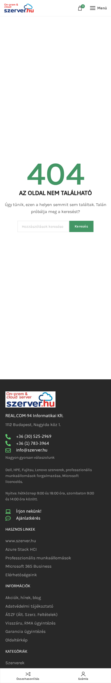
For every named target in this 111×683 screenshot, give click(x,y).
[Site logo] (19, 8)
